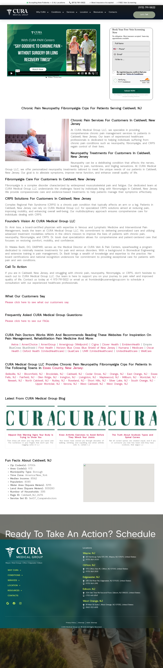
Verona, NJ (70, 384)
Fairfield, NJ (26, 377)
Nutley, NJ (58, 381)
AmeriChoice (30, 344)
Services (70, 12)
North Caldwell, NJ (36, 381)
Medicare (137, 348)
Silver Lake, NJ (118, 381)
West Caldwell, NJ (91, 384)
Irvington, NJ (67, 377)
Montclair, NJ (148, 377)
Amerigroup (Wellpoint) (73, 344)
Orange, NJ (116, 374)
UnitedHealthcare (127, 351)
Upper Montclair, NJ (47, 384)
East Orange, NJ (137, 374)
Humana (123, 348)
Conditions (56, 12)
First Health (45, 348)
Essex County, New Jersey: (63, 368)
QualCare (73, 351)
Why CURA (41, 12)
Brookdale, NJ (54, 374)
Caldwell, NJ (74, 374)
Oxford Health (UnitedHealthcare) (43, 351)
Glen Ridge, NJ (47, 377)
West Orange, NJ (117, 384)
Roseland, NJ (76, 381)
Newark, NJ (15, 381)
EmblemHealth (131, 344)
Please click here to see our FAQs (27, 321)
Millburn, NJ (129, 377)
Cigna (95, 344)
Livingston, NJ (87, 377)
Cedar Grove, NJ (95, 374)
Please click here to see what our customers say (37, 302)
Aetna (14, 344)
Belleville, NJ (13, 374)
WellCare (146, 351)
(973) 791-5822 (146, 7)
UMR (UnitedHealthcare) (97, 351)
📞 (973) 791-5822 (77, 3)
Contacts (113, 12)
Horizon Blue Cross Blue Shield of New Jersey (85, 348)
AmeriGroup (48, 344)
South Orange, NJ (142, 381)
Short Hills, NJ (97, 381)
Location (84, 12)
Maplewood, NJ (109, 377)
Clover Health (110, 344)
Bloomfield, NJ (33, 374)
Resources (98, 12)
